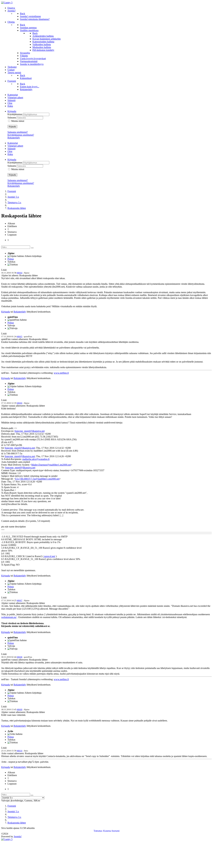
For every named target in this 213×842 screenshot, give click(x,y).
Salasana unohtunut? (17, 132)
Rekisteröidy (13, 137)
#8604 (19, 273)
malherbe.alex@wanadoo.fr (36, 459)
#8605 (19, 336)
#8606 (19, 403)
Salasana (12, 117)
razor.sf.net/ (49, 556)
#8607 (19, 600)
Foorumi (11, 191)
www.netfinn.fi (61, 373)
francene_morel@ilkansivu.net (30, 431)
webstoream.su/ (9, 617)
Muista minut (17, 121)
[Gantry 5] (6, 2)
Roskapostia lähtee (16, 208)
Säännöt (11, 100)
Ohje (9, 103)
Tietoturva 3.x (14, 202)
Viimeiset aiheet (15, 97)
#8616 (19, 751)
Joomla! (18, 836)
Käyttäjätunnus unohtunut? (20, 135)
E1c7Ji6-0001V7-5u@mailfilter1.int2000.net (37, 478)
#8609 (19, 709)
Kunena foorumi (111, 831)
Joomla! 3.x (13, 197)
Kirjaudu (12, 126)
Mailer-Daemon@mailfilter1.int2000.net (51, 464)
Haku (10, 106)
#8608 (19, 657)
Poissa (10, 259)
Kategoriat (12, 94)
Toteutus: (98, 831)
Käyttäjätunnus (15, 114)
